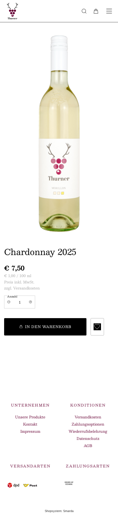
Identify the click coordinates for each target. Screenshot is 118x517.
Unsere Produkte (30, 417)
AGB (88, 446)
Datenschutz (88, 438)
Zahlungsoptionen (88, 424)
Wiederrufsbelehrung (88, 431)
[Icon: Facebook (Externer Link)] (88, 382)
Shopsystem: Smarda (59, 511)
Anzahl (12, 296)
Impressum (30, 431)
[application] (45, 326)
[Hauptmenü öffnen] (109, 11)
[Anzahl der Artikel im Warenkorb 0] (96, 11)
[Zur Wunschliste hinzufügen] (97, 326)
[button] (84, 11)
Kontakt (30, 424)
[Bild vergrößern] (59, 139)
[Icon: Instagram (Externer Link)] (93, 382)
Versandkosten (88, 417)
